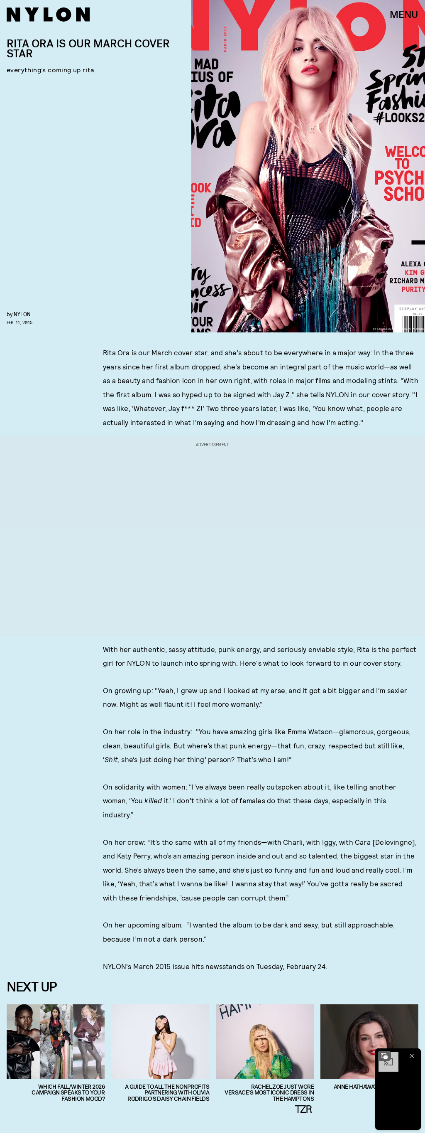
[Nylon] (48, 14)
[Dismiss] (411, 1056)
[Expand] (384, 1056)
